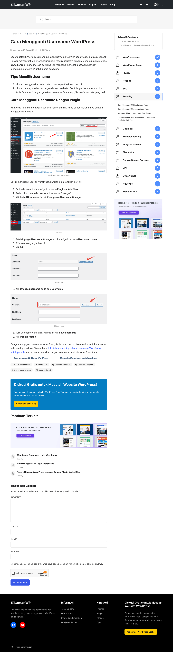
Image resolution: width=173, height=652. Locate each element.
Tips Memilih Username (129, 41)
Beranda (14, 34)
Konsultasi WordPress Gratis (141, 632)
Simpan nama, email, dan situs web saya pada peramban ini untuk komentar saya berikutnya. (58, 564)
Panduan (23, 34)
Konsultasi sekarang (26, 403)
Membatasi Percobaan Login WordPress (78, 358)
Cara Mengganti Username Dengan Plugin (137, 45)
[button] (161, 4)
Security (32, 34)
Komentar (16, 497)
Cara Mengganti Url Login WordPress (31, 358)
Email (14, 539)
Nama (14, 526)
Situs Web (15, 551)
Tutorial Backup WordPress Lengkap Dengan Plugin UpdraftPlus (48, 472)
